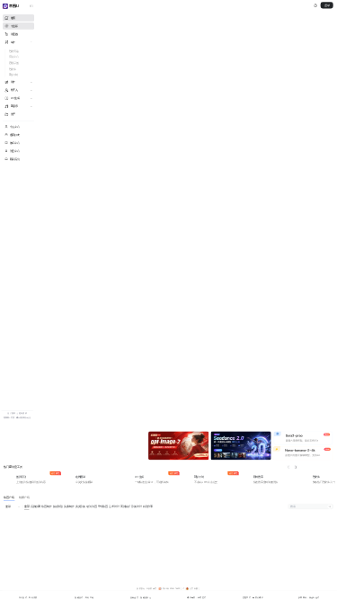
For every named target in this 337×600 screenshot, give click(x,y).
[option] (75, 445)
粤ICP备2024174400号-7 (173, 588)
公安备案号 (195, 588)
